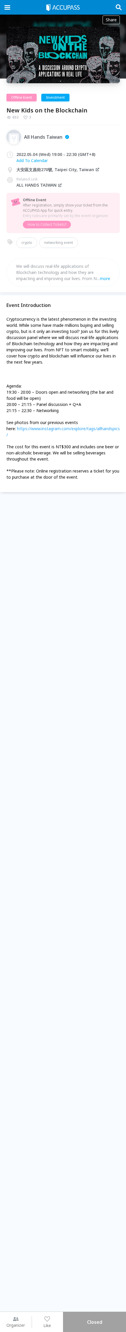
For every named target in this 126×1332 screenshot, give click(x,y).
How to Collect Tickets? (47, 224)
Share (111, 19)
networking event (58, 242)
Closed (94, 1322)
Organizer (15, 1325)
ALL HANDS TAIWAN (36, 185)
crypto (26, 242)
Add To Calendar (32, 160)
